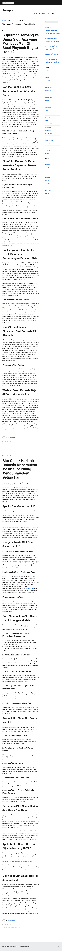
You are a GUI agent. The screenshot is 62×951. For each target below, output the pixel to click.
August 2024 (48, 143)
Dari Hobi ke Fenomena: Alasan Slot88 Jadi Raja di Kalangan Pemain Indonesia (52, 40)
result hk (47, 170)
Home (4, 20)
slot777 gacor (48, 190)
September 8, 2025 (7, 455)
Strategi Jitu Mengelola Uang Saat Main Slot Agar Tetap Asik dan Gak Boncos (52, 61)
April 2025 (47, 117)
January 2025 (48, 127)
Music (46, 10)
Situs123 (47, 174)
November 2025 (48, 97)
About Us (34, 13)
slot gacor (29, 588)
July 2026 (47, 70)
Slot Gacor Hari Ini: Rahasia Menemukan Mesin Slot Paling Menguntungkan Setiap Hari (19, 469)
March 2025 (47, 120)
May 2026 (47, 77)
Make (8, 946)
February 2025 (48, 124)
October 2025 (48, 100)
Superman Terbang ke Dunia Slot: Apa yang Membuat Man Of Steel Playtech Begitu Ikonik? (20, 43)
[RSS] (59, 947)
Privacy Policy (50, 13)
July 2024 (47, 147)
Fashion (34, 10)
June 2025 (47, 114)
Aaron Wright (11, 437)
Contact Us (42, 13)
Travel (51, 10)
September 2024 (49, 140)
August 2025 (48, 107)
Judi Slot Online (7, 441)
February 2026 (48, 87)
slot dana (47, 177)
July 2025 (47, 110)
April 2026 (47, 80)
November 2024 (48, 133)
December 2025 (48, 94)
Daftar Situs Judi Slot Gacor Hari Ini (12, 444)
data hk (47, 167)
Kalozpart (8, 10)
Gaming (40, 10)
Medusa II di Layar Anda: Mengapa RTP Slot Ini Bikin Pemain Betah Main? (51, 54)
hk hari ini (47, 161)
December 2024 (48, 130)
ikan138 (47, 193)
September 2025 (49, 104)
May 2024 (47, 153)
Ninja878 (47, 180)
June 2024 (47, 150)
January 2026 (48, 90)
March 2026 (47, 84)
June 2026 (47, 74)
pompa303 (47, 183)
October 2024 (48, 137)
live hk (46, 187)
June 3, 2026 (5, 30)
